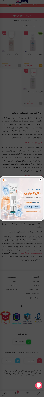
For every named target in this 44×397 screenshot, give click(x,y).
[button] (40, 179)
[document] (22, 198)
